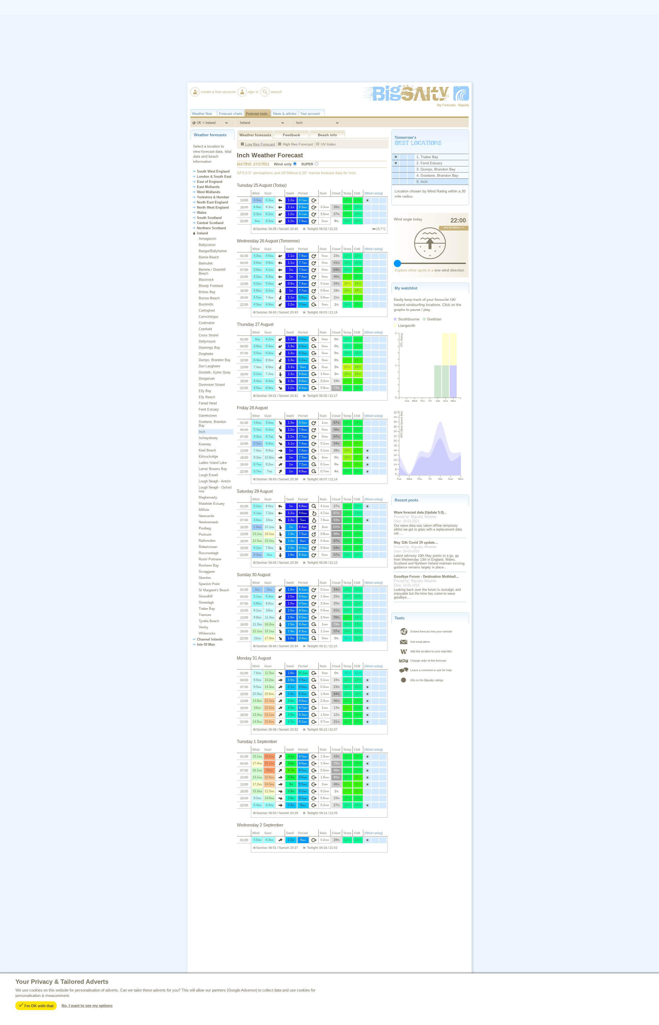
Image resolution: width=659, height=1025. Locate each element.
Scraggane (207, 572)
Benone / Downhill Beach (212, 271)
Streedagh (206, 602)
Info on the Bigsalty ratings (426, 680)
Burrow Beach (209, 298)
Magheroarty (208, 497)
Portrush (205, 534)
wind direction (449, 270)
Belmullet (206, 263)
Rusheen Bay (209, 565)
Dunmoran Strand (212, 385)
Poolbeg (205, 528)
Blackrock (206, 279)
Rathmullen (207, 541)
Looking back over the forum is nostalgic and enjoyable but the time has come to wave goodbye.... (427, 593)
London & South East (214, 176)
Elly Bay (205, 391)
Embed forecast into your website (431, 631)
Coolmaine (206, 323)
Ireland (202, 233)
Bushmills (206, 304)
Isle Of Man (206, 644)
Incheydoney (208, 438)
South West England (213, 171)
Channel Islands (210, 639)
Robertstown (208, 547)
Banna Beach (209, 257)
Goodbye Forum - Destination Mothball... (426, 576)
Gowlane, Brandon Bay (212, 424)
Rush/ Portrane (210, 559)
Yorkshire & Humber (213, 197)
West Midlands (208, 192)
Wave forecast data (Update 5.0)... (420, 512)
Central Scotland (210, 223)
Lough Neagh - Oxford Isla (215, 489)
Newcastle (206, 516)
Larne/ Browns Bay (213, 469)
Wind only (283, 164)
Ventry (203, 627)
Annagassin (207, 239)
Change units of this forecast (428, 660)
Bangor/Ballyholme (213, 251)
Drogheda (206, 354)
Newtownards (209, 522)
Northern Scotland (211, 228)
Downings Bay (209, 347)
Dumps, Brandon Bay (215, 360)
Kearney (205, 444)
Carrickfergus (209, 317)
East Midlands (208, 187)
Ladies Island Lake (213, 463)
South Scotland (209, 218)
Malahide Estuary (212, 504)
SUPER (307, 164)
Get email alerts (420, 641)
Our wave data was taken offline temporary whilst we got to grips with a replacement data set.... (428, 529)
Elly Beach (207, 397)
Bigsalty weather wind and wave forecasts (410, 114)
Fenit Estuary (209, 409)
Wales (201, 213)
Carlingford (207, 310)
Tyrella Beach (209, 621)
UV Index (328, 144)
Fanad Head (208, 403)
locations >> (454, 227)
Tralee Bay (207, 609)
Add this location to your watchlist (431, 651)
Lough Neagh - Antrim (215, 481)
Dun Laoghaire (209, 366)
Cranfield (205, 329)
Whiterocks (207, 633)
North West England (213, 207)
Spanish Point (209, 584)
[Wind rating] (373, 193)
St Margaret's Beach (214, 590)
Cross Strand (208, 335)
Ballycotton (207, 245)
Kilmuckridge (208, 456)
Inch (202, 432)
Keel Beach (207, 450)
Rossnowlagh (209, 553)
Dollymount (207, 341)
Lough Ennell (208, 475)
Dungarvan (207, 378)
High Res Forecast (297, 144)
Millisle (204, 510)
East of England (209, 182)
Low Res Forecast (259, 144)
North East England (212, 202)
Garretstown (208, 415)
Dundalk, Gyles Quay (215, 372)
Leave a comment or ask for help (431, 670)
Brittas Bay (207, 292)
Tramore (205, 615)
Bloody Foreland (211, 286)
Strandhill (206, 596)
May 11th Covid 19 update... (416, 542)
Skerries (205, 578)
